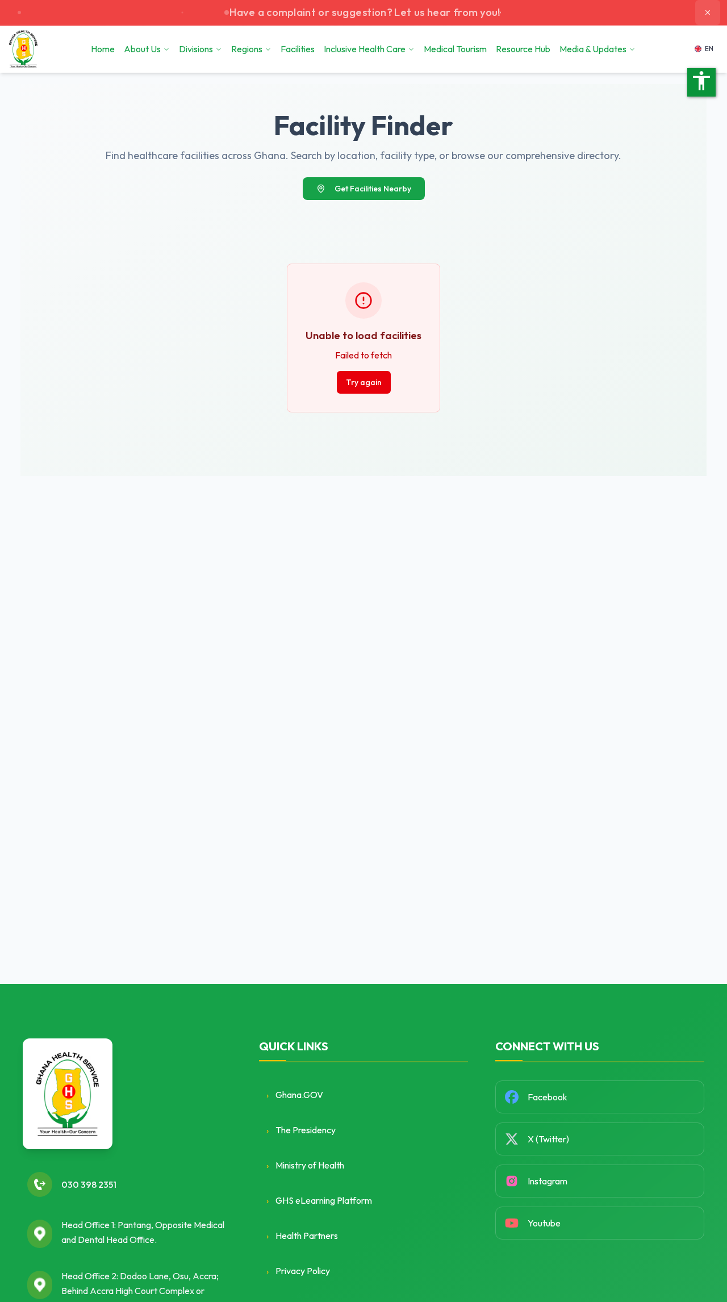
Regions (246, 49)
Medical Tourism (455, 49)
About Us (142, 49)
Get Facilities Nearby (373, 188)
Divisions (196, 49)
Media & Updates (592, 49)
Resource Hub (523, 49)
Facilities (298, 49)
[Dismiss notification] (707, 12)
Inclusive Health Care (365, 49)
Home (103, 49)
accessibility (701, 80)
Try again (364, 382)
